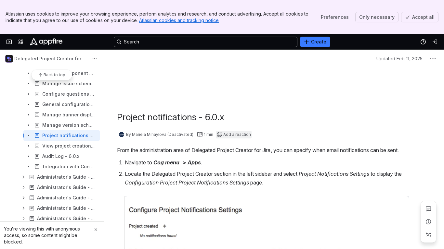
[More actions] (94, 59)
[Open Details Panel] (428, 222)
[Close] (96, 229)
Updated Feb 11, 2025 (399, 58)
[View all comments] (428, 209)
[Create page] (428, 235)
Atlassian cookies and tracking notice (179, 20)
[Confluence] (46, 42)
